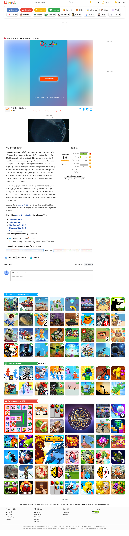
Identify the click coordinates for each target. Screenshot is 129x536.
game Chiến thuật (23, 215)
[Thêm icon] (13, 272)
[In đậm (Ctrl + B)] (17, 272)
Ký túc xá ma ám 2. (15, 231)
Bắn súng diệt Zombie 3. (17, 228)
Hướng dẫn (96, 3)
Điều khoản (38, 514)
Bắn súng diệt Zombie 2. (17, 225)
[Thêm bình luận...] (52, 278)
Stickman (77, 179)
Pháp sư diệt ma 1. (15, 219)
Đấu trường (9, 514)
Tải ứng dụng (10, 517)
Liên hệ (36, 519)
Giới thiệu (37, 512)
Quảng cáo (37, 521)
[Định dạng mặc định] (25, 272)
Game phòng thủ (13, 38)
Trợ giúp (8, 519)
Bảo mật (37, 517)
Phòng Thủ (68, 179)
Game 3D (36, 38)
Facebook (66, 512)
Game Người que (25, 38)
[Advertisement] (64, 28)
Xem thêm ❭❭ (42, 363)
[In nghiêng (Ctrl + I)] (21, 272)
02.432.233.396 (90, 526)
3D (83, 179)
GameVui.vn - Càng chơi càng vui (10, 2)
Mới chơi (107, 3)
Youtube (65, 514)
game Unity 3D (22, 205)
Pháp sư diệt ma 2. (15, 222)
